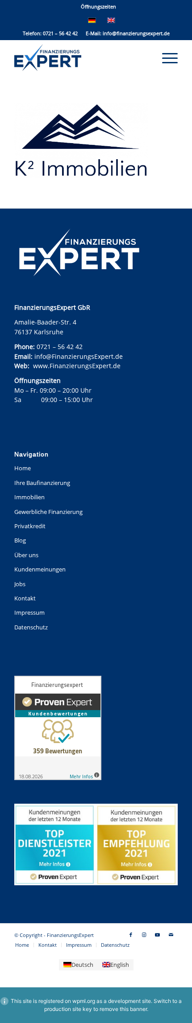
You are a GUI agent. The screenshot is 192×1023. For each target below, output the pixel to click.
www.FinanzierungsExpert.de (77, 366)
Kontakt (25, 598)
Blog (20, 540)
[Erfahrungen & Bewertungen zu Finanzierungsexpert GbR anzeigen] (57, 729)
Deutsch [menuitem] (82, 965)
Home (22, 468)
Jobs (19, 584)
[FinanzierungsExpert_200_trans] (79, 57)
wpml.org (83, 1001)
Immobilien (29, 497)
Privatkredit (30, 526)
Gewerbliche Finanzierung (48, 512)
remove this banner (123, 1009)
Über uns (26, 555)
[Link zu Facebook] (131, 934)
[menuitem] (98, 6)
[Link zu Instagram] (144, 934)
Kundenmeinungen (40, 569)
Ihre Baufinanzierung (42, 483)
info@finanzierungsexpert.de (136, 33)
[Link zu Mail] (171, 934)
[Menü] (165, 57)
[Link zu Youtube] (157, 934)
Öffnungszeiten (98, 6)
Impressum (29, 612)
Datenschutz (31, 627)
